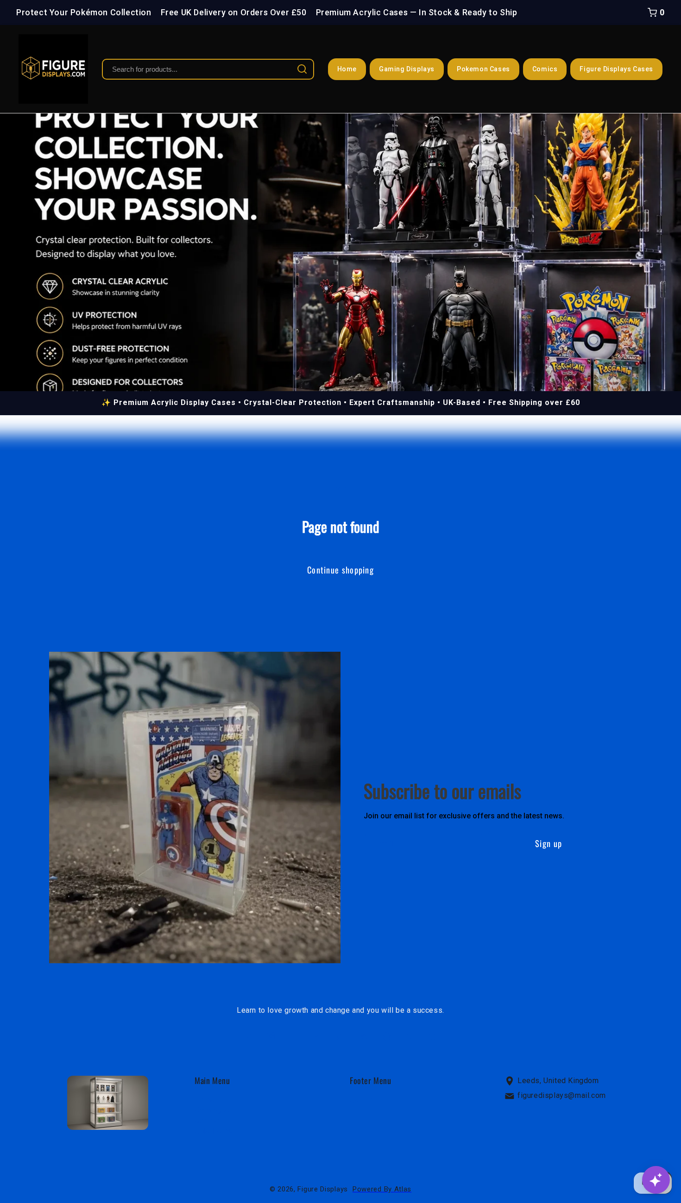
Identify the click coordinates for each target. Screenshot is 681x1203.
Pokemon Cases (483, 69)
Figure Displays (322, 1189)
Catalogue (212, 1110)
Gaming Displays (407, 69)
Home (347, 69)
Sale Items (214, 1131)
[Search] (302, 69)
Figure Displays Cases (616, 69)
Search (362, 1099)
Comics (545, 69)
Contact (208, 1120)
